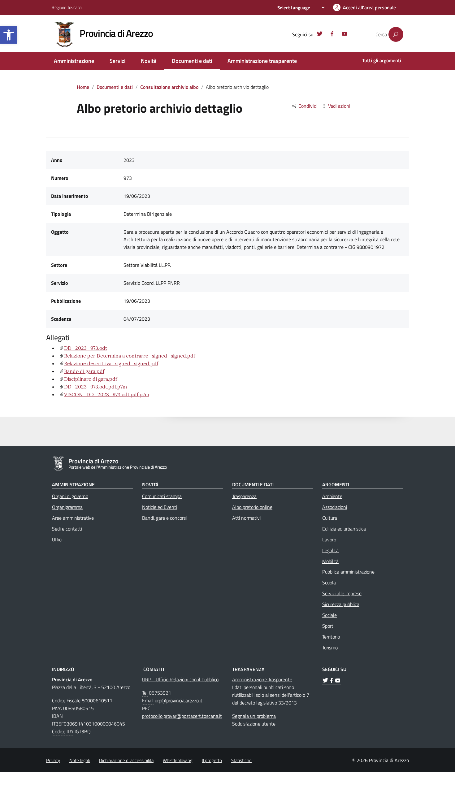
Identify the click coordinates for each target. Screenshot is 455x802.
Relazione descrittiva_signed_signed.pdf (111, 363)
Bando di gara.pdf (84, 371)
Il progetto (212, 760)
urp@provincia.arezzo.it (178, 700)
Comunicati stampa (162, 496)
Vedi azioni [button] (338, 106)
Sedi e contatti (67, 528)
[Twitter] (320, 34)
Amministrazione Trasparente (262, 679)
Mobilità (330, 561)
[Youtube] (344, 34)
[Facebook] (332, 34)
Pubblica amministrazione (348, 571)
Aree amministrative (73, 518)
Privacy (53, 760)
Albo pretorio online (252, 507)
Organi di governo (70, 496)
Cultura (329, 518)
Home (83, 87)
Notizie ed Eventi (159, 507)
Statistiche (241, 760)
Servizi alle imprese (342, 593)
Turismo (330, 647)
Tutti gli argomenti (381, 60)
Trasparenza (244, 496)
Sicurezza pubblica (340, 604)
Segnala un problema (254, 716)
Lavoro (329, 539)
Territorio (331, 636)
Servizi (117, 61)
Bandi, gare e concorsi (164, 518)
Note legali (79, 760)
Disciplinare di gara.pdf (90, 379)
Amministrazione (74, 61)
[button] (8, 35)
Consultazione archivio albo (169, 87)
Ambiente (332, 496)
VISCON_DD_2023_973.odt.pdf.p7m (106, 394)
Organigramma (67, 507)
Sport (327, 626)
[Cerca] (395, 34)
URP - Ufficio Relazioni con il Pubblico (180, 679)
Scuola (329, 582)
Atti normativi (246, 518)
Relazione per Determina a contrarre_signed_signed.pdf (129, 356)
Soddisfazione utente (253, 723)
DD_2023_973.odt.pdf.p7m (95, 387)
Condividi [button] (307, 106)
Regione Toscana (67, 7)
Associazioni (334, 507)
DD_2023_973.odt (85, 348)
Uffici (57, 539)
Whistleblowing (178, 760)
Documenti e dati (192, 61)
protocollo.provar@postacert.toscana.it (182, 716)
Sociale (329, 615)
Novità (148, 61)
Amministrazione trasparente (262, 61)
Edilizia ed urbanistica (344, 528)
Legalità (330, 550)
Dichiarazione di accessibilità (126, 760)
